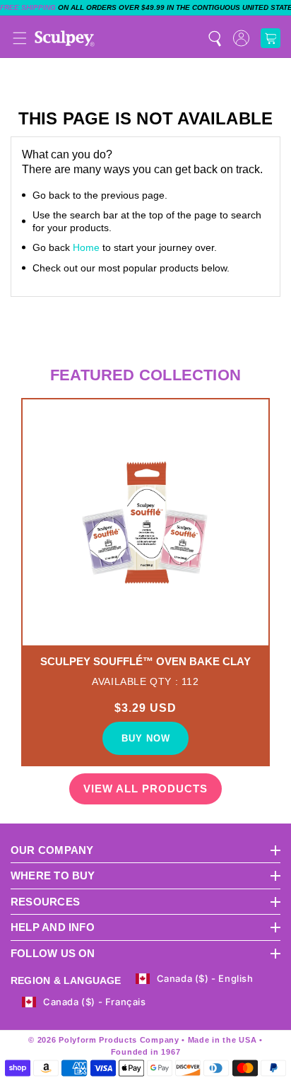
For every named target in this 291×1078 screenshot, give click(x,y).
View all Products (145, 789)
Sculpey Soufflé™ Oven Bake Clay (145, 661)
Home (86, 247)
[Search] (214, 38)
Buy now (145, 738)
